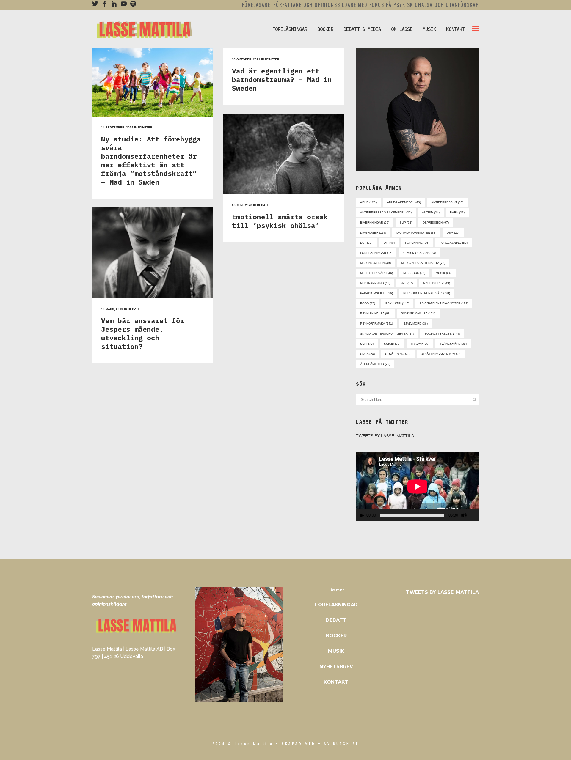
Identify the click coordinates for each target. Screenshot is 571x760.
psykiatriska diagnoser (444, 303)
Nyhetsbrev (336, 666)
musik (443, 273)
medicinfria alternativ (423, 263)
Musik (336, 651)
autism (431, 212)
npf (407, 283)
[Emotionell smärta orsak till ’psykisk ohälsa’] (283, 154)
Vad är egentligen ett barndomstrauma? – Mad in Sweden (282, 79)
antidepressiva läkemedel (386, 212)
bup (406, 222)
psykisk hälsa (375, 313)
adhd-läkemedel (404, 202)
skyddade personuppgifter (387, 333)
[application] (417, 486)
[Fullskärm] (474, 515)
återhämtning (375, 364)
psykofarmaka (376, 323)
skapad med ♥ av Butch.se (320, 744)
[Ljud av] (464, 515)
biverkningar (374, 222)
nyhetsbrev (436, 283)
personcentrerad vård (426, 293)
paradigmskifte (376, 293)
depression (436, 222)
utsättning (397, 353)
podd (367, 303)
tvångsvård (453, 343)
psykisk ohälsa (418, 313)
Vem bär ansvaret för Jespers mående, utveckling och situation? (142, 333)
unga (367, 353)
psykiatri (397, 303)
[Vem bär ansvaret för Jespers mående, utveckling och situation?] (152, 252)
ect (366, 242)
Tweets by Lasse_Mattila (385, 435)
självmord (415, 323)
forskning (417, 242)
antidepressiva (447, 202)
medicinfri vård (376, 273)
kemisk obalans (419, 252)
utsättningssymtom (441, 353)
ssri (367, 343)
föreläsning (454, 242)
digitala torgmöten (416, 232)
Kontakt (336, 682)
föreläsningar (376, 252)
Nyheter (145, 127)
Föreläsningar (336, 605)
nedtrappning (375, 283)
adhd (368, 202)
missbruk (414, 273)
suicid (392, 343)
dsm (453, 232)
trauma (420, 343)
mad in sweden (375, 263)
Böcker (336, 635)
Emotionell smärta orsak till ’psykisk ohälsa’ (280, 221)
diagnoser (373, 232)
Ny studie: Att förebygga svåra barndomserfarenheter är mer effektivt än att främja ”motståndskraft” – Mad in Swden (151, 160)
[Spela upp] (362, 515)
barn (457, 212)
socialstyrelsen (442, 333)
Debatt (263, 205)
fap (389, 242)
